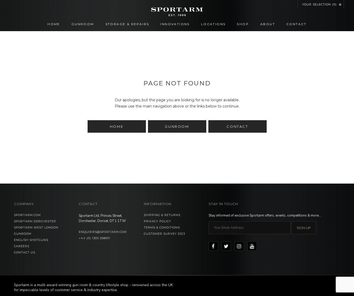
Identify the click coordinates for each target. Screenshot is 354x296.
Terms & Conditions (162, 227)
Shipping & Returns (162, 215)
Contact (296, 24)
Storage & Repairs (127, 24)
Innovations (174, 24)
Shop (243, 24)
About (267, 24)
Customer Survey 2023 (164, 234)
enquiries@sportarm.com (103, 232)
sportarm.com (27, 215)
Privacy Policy (157, 221)
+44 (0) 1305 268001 (94, 238)
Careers (21, 246)
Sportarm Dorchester (35, 221)
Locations (213, 24)
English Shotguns (31, 240)
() (319, 4)
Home (53, 24)
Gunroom (83, 24)
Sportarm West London (36, 227)
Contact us (24, 252)
